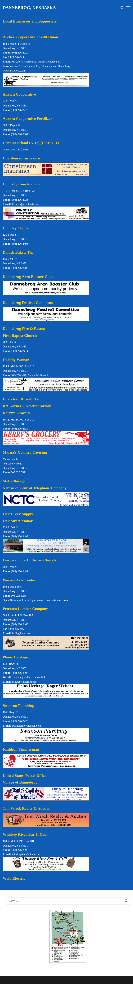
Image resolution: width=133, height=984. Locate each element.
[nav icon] (128, 7)
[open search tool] (122, 7)
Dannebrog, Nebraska (29, 7)
